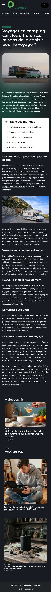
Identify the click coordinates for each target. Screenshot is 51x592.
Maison (7, 428)
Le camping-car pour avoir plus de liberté (25, 127)
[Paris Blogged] (17, 5)
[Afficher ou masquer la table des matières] (40, 121)
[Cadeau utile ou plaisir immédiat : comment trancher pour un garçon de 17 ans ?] (25, 481)
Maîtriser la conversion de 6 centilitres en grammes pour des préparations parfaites (25, 434)
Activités (7, 27)
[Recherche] (44, 5)
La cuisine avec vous (17, 142)
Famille (6, 505)
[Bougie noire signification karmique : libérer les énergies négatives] (25, 540)
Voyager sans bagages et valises (21, 132)
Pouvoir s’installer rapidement (20, 137)
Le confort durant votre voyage (21, 147)
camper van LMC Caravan (13, 186)
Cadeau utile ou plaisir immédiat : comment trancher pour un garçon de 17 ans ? (24, 508)
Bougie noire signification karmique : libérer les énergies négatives (25, 567)
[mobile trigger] (4, 5)
